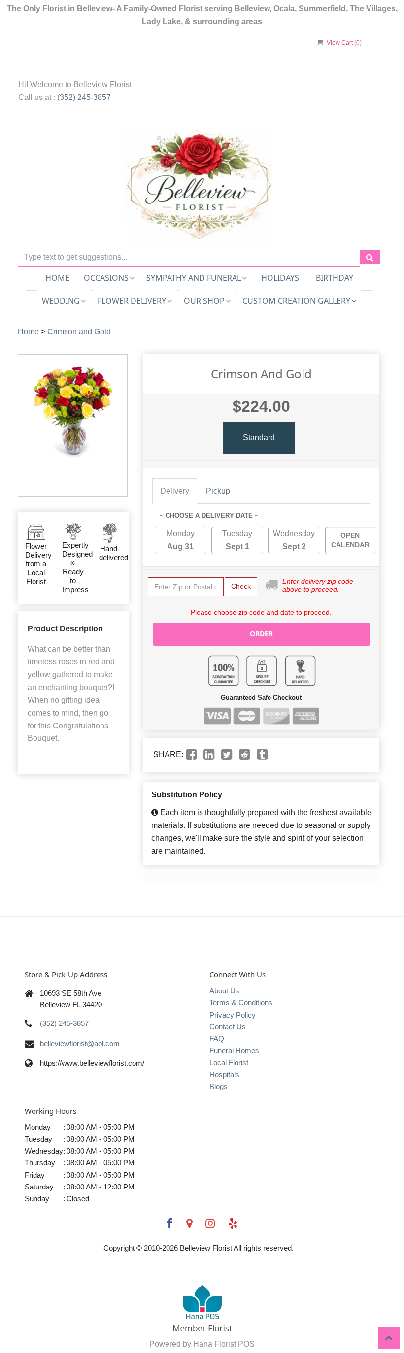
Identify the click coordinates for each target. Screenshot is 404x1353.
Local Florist (228, 1062)
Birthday (334, 277)
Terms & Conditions (240, 1002)
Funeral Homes (234, 1050)
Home (57, 277)
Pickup (218, 491)
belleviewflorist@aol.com (80, 1043)
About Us (224, 991)
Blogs (218, 1086)
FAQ (216, 1038)
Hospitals (224, 1074)
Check (241, 586)
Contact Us (227, 1027)
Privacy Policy (232, 1015)
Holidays (280, 277)
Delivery (174, 491)
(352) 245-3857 (84, 97)
